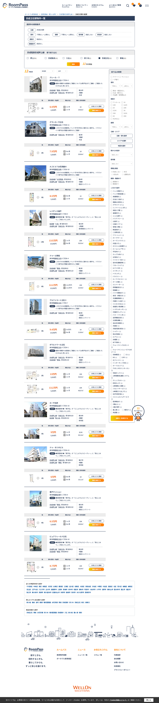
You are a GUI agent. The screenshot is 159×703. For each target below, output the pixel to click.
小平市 (98, 589)
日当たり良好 (118, 199)
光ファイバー (118, 360)
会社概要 (117, 658)
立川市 (48, 589)
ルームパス (66, 6)
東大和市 (35, 592)
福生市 (128, 589)
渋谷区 (94, 586)
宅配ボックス (118, 373)
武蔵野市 (54, 589)
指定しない (116, 172)
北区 (114, 586)
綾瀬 (41, 602)
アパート (116, 77)
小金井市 (93, 589)
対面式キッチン (119, 312)
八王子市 (42, 589)
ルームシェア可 (119, 249)
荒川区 (119, 586)
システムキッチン (120, 309)
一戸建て (116, 80)
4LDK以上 (116, 119)
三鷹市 (60, 589)
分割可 (116, 221)
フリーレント (118, 235)
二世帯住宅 (117, 232)
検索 (73, 64)
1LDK (125, 105)
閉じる (148, 700)
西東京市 (88, 592)
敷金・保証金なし (119, 91)
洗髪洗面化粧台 (119, 329)
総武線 (52, 224)
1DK (114, 105)
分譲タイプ (117, 224)
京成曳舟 (53, 58)
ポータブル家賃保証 (64, 658)
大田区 (82, 586)
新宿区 (45, 586)
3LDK (125, 113)
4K (114, 116)
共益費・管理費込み (119, 95)
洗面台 (116, 326)
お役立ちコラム (98, 6)
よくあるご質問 (115, 6)
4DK (125, 116)
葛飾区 (56, 80)
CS (128, 355)
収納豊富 (117, 355)
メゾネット (117, 271)
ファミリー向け (119, 260)
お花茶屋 (60, 179)
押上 (33, 58)
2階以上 (116, 404)
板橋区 (125, 586)
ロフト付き (117, 268)
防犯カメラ (117, 383)
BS (115, 357)
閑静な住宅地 (118, 202)
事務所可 (117, 213)
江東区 (66, 586)
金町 (37, 602)
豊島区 (110, 586)
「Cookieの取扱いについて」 (118, 700)
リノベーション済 (120, 208)
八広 (68, 58)
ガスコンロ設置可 (120, 246)
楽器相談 (117, 197)
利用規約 (117, 666)
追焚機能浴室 (118, 318)
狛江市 (29, 592)
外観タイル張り (119, 301)
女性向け (117, 257)
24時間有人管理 (119, 386)
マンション (125, 77)
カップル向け (118, 254)
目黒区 (77, 586)
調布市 (81, 589)
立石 (59, 80)
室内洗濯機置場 (119, 263)
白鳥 (59, 169)
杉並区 (105, 586)
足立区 (29, 589)
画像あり (116, 182)
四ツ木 (87, 58)
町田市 (86, 589)
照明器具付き (118, 287)
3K (124, 110)
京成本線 (52, 90)
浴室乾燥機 (117, 320)
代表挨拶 (117, 655)
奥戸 (59, 214)
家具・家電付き (119, 296)
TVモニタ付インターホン (120, 369)
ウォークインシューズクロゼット (121, 351)
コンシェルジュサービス (120, 398)
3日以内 (115, 174)
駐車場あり (117, 401)
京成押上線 (53, 93)
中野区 (99, 586)
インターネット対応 (120, 363)
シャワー (117, 331)
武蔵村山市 (56, 592)
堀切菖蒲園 (47, 602)
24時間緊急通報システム (120, 377)
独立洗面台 (117, 334)
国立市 (123, 589)
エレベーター (118, 285)
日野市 (104, 589)
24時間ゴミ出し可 (120, 391)
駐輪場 (116, 290)
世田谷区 (88, 586)
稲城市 (68, 592)
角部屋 (116, 412)
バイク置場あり (119, 293)
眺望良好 (117, 230)
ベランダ (117, 274)
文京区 (50, 586)
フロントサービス (120, 389)
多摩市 (63, 592)
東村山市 (110, 589)
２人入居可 (117, 216)
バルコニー (117, 276)
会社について (81, 6)
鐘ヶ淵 (76, 612)
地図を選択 (121, 146)
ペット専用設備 (119, 194)
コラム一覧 (98, 655)
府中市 (70, 589)
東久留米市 (47, 592)
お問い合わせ (119, 662)
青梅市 (65, 589)
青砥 (123, 58)
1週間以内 (127, 174)
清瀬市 (41, 592)
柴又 (82, 602)
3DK (114, 113)
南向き (127, 410)
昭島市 (76, 589)
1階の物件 (117, 407)
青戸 (59, 495)
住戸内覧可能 (118, 394)
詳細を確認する (96, 110)
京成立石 (107, 58)
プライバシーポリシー (122, 670)
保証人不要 (117, 210)
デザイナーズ (118, 205)
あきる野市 (80, 592)
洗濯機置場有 (118, 298)
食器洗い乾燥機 (119, 307)
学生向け (117, 252)
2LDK (114, 110)
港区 (40, 586)
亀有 (33, 602)
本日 (125, 172)
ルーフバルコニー (120, 279)
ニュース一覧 (82, 655)
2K (114, 108)
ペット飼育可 (118, 191)
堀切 (80, 612)
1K (124, 102)
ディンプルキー (119, 380)
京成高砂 (65, 602)
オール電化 (117, 282)
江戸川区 (35, 589)
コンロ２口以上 (119, 304)
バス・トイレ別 (119, 315)
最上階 (116, 410)
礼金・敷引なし (118, 93)
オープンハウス (119, 241)
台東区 (55, 586)
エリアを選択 (121, 141)
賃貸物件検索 (61, 655)
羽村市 (73, 592)
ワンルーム (116, 102)
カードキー (117, 238)
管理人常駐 (117, 227)
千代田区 (29, 586)
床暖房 (116, 340)
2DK (125, 108)
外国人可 (117, 243)
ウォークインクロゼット (120, 346)
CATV (124, 357)
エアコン (117, 337)
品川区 (71, 586)
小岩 (56, 224)
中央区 (35, 586)
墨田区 (61, 586)
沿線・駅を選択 (122, 136)
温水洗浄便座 (118, 323)
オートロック (118, 366)
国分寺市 (117, 589)
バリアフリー (118, 219)
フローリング (118, 265)
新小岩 (57, 418)
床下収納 (117, 342)
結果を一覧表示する (122, 418)
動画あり (116, 184)
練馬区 (130, 586)
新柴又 (87, 602)
